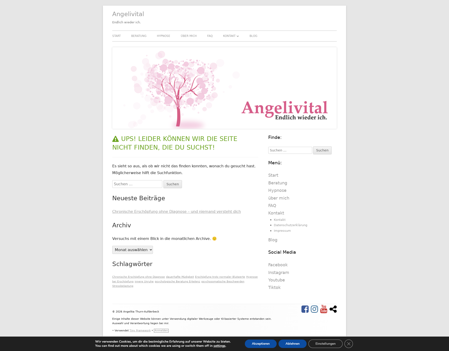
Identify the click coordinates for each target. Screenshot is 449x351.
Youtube (276, 279)
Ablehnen (293, 343)
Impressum (282, 230)
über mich (189, 36)
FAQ (210, 36)
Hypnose (163, 36)
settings (219, 346)
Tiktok (274, 287)
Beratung (138, 36)
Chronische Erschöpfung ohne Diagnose (138, 276)
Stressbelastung (122, 286)
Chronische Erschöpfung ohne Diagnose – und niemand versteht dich (176, 211)
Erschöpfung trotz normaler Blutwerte (220, 276)
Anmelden (161, 330)
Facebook (278, 264)
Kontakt (229, 36)
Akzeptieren (261, 343)
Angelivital (128, 14)
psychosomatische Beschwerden (222, 281)
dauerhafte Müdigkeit (180, 276)
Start (116, 36)
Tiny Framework (140, 330)
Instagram (278, 272)
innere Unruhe (144, 281)
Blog (253, 36)
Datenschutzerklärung (290, 225)
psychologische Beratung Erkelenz (177, 281)
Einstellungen (325, 343)
